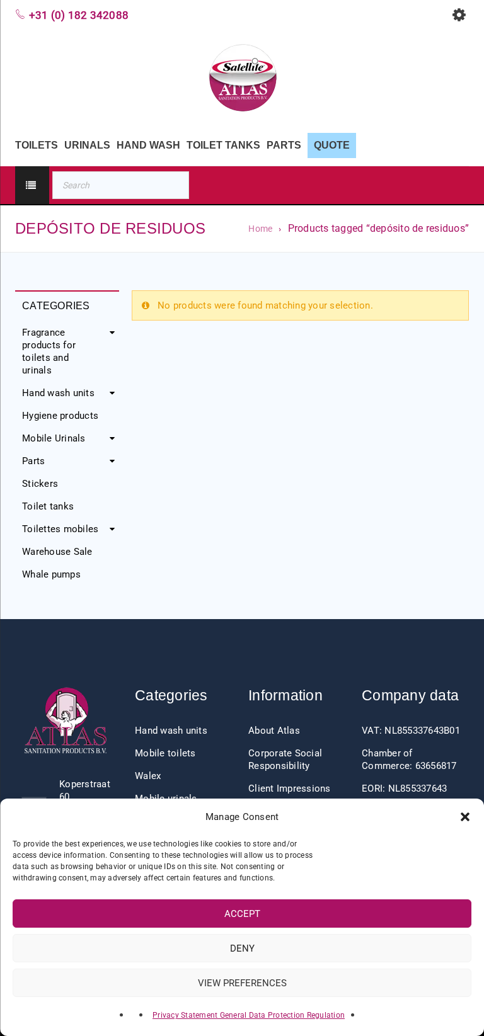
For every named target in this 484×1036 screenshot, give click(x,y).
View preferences (242, 983)
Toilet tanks (48, 506)
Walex (148, 776)
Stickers (40, 483)
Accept (242, 913)
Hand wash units (58, 393)
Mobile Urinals (54, 438)
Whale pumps (51, 574)
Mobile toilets (165, 753)
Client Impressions (289, 788)
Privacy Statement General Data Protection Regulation (249, 1015)
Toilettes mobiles (60, 529)
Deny (242, 948)
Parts (33, 461)
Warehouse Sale (57, 551)
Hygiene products (60, 415)
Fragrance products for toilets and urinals (49, 351)
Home (260, 229)
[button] (465, 817)
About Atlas (274, 730)
